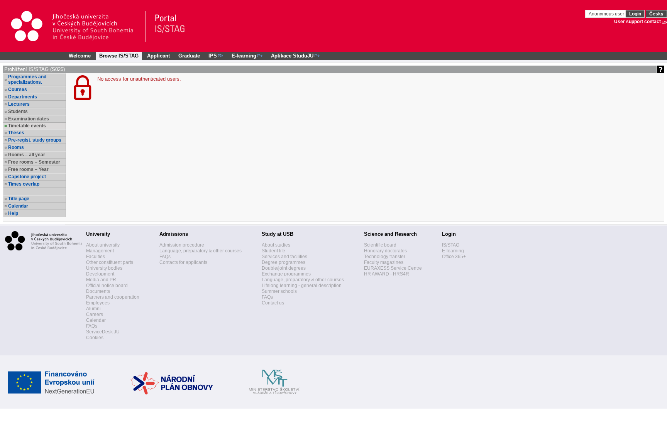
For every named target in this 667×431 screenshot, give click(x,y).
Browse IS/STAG (119, 56)
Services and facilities (284, 256)
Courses (17, 89)
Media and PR (101, 279)
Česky (656, 14)
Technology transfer (384, 256)
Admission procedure (181, 245)
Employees (98, 303)
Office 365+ (454, 256)
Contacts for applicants (183, 262)
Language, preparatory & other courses (200, 251)
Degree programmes (283, 262)
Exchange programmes (286, 274)
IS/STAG (450, 245)
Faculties (95, 256)
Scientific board (380, 245)
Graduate (189, 56)
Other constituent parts (109, 262)
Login (635, 14)
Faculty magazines (383, 262)
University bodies (104, 268)
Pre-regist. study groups (34, 140)
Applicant (158, 56)
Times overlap (23, 184)
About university (103, 245)
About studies (276, 245)
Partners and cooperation (112, 297)
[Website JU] (78, 26)
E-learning (453, 251)
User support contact (637, 21)
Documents (98, 291)
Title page (18, 198)
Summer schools (279, 291)
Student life (273, 251)
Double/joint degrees (284, 268)
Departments (22, 97)
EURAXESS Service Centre (393, 268)
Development (100, 274)
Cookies (94, 337)
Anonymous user (607, 14)
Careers (94, 314)
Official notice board (107, 285)
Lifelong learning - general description (302, 285)
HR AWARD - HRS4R (386, 274)
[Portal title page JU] (166, 26)
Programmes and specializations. (27, 79)
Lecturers (19, 104)
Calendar (18, 206)
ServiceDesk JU (103, 332)
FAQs (91, 326)
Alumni (93, 308)
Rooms (16, 147)
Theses (16, 132)
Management (100, 251)
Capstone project (27, 176)
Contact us (273, 303)
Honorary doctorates (385, 251)
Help (13, 213)
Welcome (80, 56)
